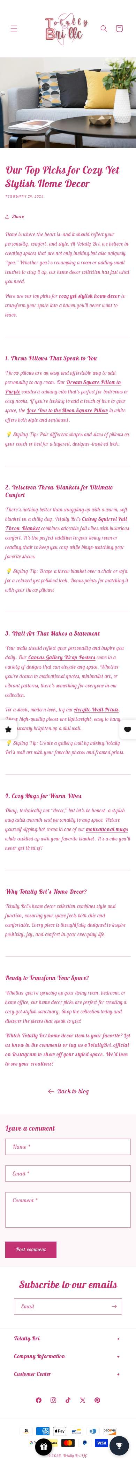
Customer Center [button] (32, 1373)
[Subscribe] (114, 1306)
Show (43, 1447)
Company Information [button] (39, 1356)
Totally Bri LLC (75, 1455)
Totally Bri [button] (27, 1338)
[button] (14, 28)
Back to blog (73, 1091)
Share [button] (18, 216)
